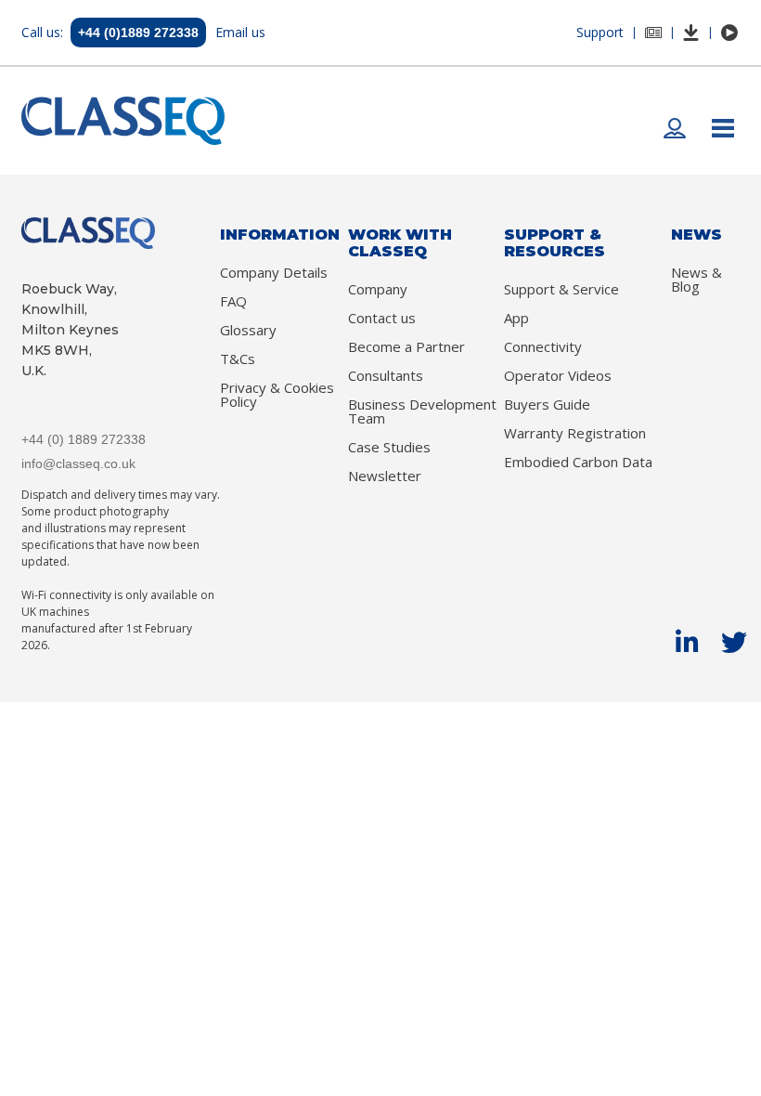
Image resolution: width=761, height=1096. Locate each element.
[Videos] (729, 32)
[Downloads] (691, 32)
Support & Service (561, 289)
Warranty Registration (575, 433)
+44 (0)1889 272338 (138, 32)
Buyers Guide (547, 404)
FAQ (233, 301)
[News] (653, 32)
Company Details (274, 273)
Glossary (248, 330)
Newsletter (384, 476)
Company (377, 289)
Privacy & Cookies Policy (277, 395)
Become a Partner (406, 347)
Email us (240, 32)
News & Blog (696, 280)
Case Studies (389, 447)
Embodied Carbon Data (578, 462)
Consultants (385, 376)
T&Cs (237, 359)
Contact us (382, 318)
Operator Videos (558, 376)
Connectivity (543, 347)
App (516, 318)
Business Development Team (422, 411)
